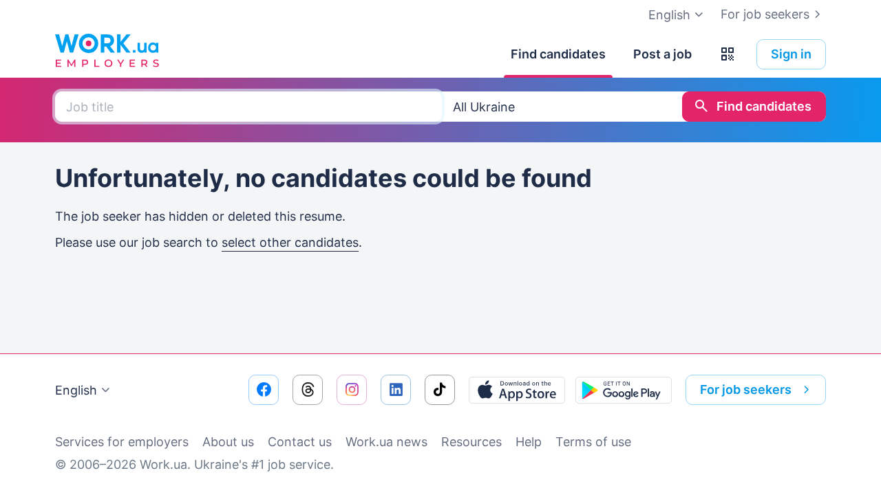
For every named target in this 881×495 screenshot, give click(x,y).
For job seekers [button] (746, 389)
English (76, 390)
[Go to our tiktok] (440, 390)
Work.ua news (386, 441)
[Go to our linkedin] (396, 390)
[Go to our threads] (308, 390)
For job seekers (765, 14)
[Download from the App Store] (517, 390)
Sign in (791, 54)
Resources (471, 441)
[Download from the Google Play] (623, 390)
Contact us (300, 441)
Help (529, 441)
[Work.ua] (106, 51)
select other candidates (290, 242)
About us (228, 441)
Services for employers (122, 441)
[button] (727, 54)
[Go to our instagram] (352, 390)
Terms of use (593, 441)
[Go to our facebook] (263, 390)
